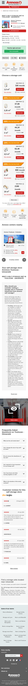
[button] (18, 23)
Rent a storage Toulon (8, 641)
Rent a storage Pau (20, 631)
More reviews (14, 568)
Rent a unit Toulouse (20, 640)
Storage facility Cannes (20, 613)
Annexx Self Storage (10, 10)
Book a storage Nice (7, 626)
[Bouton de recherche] (21, 655)
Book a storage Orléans (20, 627)
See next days (6, 42)
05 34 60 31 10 (17, 204)
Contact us (14, 663)
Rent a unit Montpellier (8, 622)
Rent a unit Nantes (20, 621)
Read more (14, 394)
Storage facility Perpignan (8, 636)
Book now (20, 89)
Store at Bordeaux (7, 612)
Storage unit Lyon (7, 617)
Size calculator (7, 92)
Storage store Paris (8, 631)
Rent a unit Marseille (20, 617)
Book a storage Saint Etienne (20, 636)
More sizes (14, 200)
